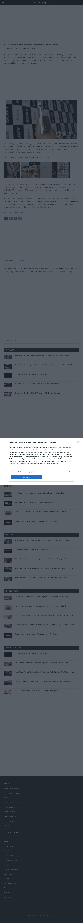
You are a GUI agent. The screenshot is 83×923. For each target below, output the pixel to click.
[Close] (79, 427)
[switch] (68, 460)
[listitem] (41, 456)
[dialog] (41, 462)
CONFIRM (27, 493)
